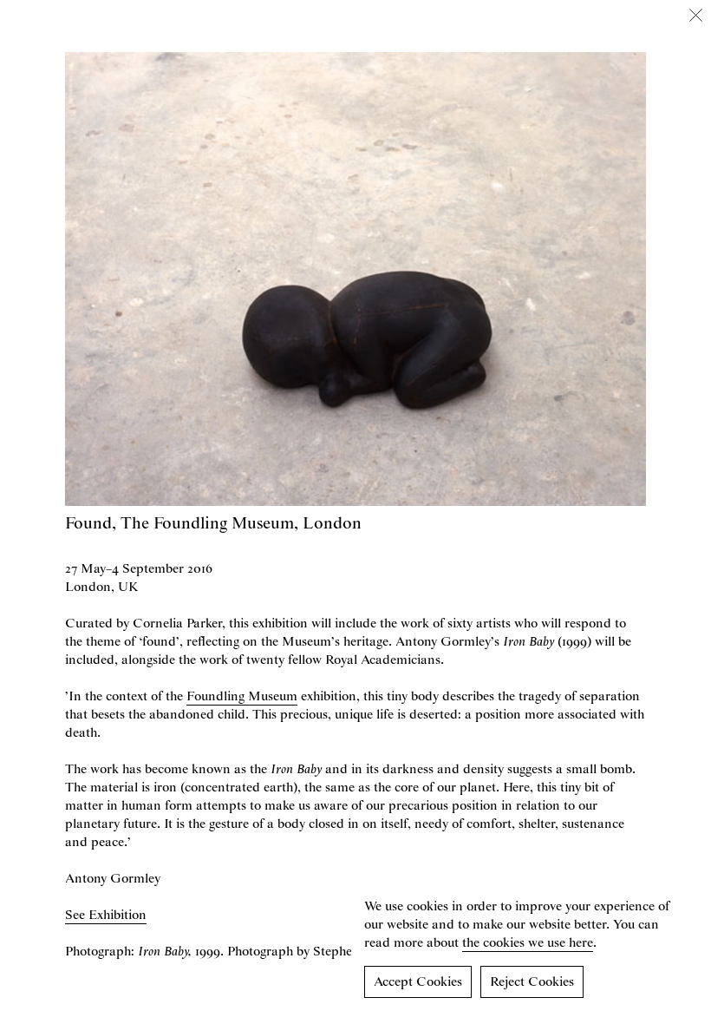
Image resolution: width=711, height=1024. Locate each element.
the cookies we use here (527, 943)
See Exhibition (106, 915)
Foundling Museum (241, 697)
